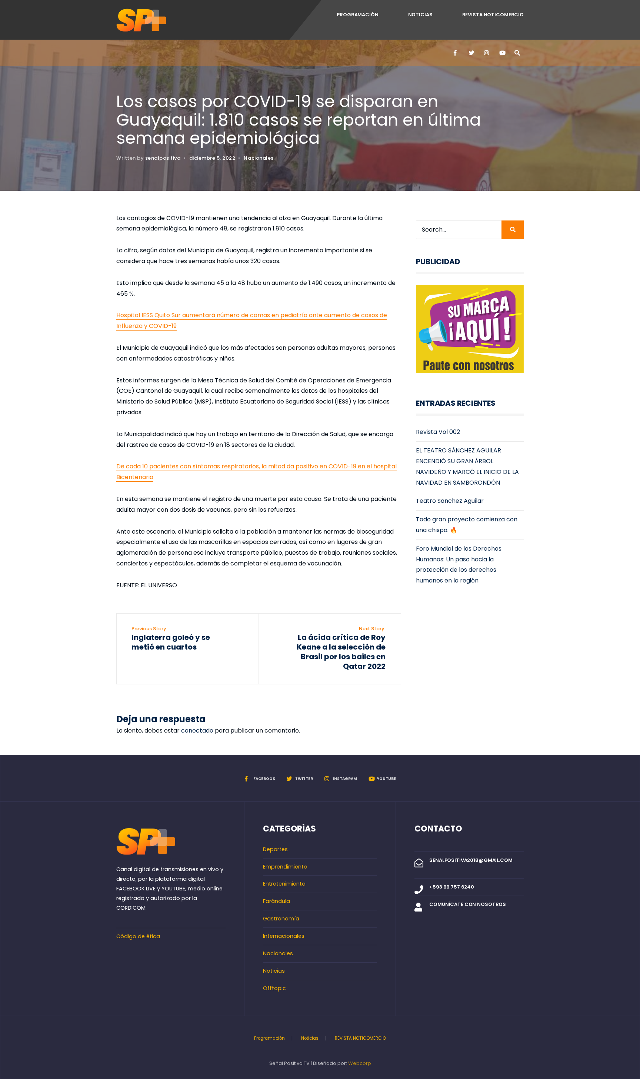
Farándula (276, 901)
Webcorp (359, 1063)
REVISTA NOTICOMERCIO (493, 14)
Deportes (275, 849)
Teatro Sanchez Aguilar (450, 501)
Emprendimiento (285, 866)
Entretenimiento (284, 883)
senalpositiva (163, 158)
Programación (357, 14)
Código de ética (138, 936)
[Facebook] (456, 53)
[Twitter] (471, 53)
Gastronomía (281, 918)
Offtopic (274, 988)
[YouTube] (501, 53)
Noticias (420, 14)
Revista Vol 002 (438, 432)
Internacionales (283, 936)
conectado (197, 730)
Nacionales (258, 158)
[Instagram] (486, 53)
